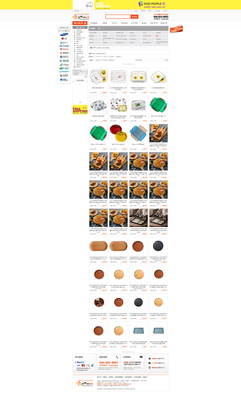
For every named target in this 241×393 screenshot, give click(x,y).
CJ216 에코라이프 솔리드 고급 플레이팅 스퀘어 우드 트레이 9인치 (98, 202)
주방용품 (92, 28)
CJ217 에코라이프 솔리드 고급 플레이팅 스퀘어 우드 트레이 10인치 (118, 202)
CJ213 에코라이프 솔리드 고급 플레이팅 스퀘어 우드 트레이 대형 (118, 174)
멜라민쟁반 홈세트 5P (98, 88)
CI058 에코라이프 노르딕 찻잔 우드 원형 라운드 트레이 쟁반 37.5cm (98, 343)
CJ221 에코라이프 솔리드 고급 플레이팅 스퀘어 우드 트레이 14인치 (118, 230)
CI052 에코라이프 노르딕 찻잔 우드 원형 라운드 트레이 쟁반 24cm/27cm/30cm (138, 287)
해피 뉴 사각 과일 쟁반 (118, 144)
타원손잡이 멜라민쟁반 (98, 116)
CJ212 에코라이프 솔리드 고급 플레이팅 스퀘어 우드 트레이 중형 (98, 174)
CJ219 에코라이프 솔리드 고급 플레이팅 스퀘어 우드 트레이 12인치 (158, 202)
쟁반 (99, 28)
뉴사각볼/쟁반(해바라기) (158, 88)
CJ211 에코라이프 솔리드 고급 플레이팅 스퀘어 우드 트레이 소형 (158, 145)
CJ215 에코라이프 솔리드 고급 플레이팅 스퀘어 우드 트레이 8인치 (158, 174)
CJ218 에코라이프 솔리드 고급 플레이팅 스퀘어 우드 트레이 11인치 (138, 202)
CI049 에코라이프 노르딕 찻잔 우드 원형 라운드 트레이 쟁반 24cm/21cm (158, 258)
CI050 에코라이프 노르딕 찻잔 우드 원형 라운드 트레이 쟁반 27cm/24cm (98, 287)
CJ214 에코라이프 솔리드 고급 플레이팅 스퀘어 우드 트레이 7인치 (138, 174)
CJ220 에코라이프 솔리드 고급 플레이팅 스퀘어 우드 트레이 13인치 (98, 230)
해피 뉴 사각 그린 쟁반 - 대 (158, 116)
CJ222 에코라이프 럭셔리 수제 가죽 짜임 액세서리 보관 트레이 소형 (138, 230)
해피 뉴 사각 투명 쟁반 (138, 144)
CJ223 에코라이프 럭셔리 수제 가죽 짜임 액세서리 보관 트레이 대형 (158, 230)
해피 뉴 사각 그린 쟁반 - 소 (98, 144)
